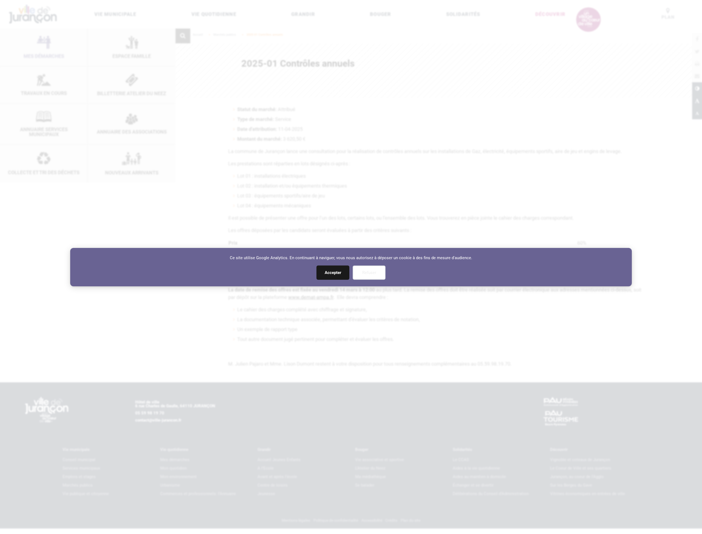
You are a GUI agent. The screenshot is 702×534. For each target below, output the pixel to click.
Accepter (333, 272)
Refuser (369, 272)
